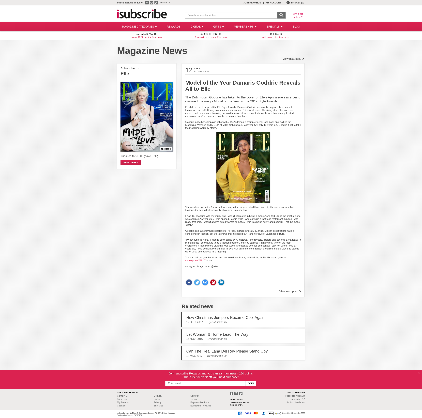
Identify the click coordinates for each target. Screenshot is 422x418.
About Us (122, 399)
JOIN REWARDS (252, 2)
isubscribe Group (296, 402)
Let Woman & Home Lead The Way (217, 334)
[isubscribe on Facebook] (147, 2)
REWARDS (174, 26)
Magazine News (152, 50)
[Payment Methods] (259, 413)
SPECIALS (273, 26)
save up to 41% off (195, 260)
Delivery (158, 395)
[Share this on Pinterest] (213, 282)
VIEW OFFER (130, 162)
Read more (157, 37)
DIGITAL (196, 26)
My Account (123, 402)
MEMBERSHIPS (244, 26)
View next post (292, 58)
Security (194, 395)
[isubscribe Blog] (156, 2)
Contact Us (164, 2)
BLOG (296, 26)
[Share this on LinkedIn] (221, 282)
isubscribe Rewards (200, 405)
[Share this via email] (205, 282)
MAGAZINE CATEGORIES (138, 26)
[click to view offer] (147, 117)
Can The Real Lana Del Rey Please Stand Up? (227, 351)
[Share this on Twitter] (197, 282)
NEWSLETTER (236, 400)
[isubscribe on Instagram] (152, 2)
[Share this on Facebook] (189, 282)
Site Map (158, 405)
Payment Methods (199, 402)
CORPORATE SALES (239, 402)
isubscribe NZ (298, 399)
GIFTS (217, 26)
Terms (193, 399)
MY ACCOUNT (273, 2)
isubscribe (295, 395)
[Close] (419, 373)
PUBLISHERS (236, 405)
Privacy (157, 402)
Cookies (121, 405)
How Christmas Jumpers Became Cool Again (225, 317)
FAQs (157, 399)
